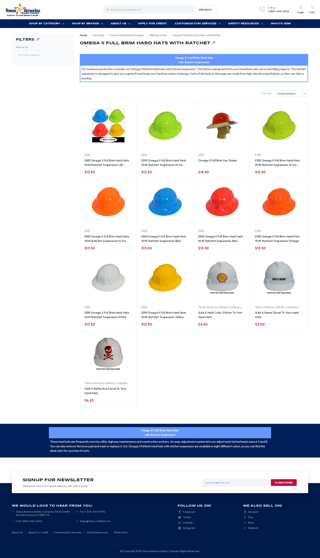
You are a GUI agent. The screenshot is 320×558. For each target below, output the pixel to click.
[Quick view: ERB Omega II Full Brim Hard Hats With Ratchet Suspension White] (124, 296)
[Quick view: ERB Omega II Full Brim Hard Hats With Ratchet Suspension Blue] (181, 220)
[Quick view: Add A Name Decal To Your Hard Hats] (295, 296)
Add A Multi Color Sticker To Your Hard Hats (220, 315)
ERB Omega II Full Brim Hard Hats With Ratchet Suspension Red (220, 239)
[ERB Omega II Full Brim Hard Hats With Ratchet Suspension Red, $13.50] (222, 201)
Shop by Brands (85, 23)
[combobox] (291, 93)
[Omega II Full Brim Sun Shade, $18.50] (222, 125)
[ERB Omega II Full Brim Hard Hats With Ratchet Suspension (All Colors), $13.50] (108, 125)
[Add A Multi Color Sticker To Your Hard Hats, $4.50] (222, 277)
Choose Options (100, 144)
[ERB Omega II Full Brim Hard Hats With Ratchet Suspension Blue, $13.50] (165, 201)
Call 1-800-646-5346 (29, 521)
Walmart (253, 528)
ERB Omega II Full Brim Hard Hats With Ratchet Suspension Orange (277, 239)
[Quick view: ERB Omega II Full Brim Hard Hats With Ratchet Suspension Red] (238, 220)
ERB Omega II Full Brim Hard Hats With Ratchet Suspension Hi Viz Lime (163, 163)
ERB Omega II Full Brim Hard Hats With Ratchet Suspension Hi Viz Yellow (277, 163)
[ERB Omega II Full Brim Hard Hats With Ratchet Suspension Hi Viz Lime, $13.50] (165, 125)
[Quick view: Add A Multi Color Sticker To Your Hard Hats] (238, 296)
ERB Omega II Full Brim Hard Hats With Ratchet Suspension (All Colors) (106, 163)
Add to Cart (158, 144)
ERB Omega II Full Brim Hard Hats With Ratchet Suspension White (106, 315)
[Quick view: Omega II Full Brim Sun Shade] (218, 144)
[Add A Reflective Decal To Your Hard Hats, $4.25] (108, 353)
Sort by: (266, 93)
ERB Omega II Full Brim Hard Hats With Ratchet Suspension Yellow (163, 315)
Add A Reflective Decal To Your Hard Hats (105, 391)
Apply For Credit (152, 23)
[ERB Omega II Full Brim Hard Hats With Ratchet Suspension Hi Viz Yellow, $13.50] (279, 125)
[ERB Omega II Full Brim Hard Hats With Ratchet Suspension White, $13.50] (108, 277)
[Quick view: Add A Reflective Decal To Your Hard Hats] (124, 372)
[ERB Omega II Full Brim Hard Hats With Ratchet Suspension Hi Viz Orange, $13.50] (108, 201)
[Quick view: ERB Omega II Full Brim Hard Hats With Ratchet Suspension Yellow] (181, 296)
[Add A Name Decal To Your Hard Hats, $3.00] (279, 277)
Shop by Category (44, 23)
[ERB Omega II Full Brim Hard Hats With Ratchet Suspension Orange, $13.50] (279, 201)
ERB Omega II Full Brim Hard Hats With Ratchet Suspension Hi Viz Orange (106, 239)
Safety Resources (243, 23)
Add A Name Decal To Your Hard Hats (277, 315)
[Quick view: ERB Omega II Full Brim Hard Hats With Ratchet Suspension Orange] (295, 220)
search (205, 10)
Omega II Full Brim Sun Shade (217, 160)
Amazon (253, 512)
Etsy (250, 517)
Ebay (251, 522)
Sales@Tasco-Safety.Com (95, 521)
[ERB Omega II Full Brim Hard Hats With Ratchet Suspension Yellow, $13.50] (165, 277)
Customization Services (195, 23)
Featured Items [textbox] (287, 93)
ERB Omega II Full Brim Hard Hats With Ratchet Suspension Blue (163, 239)
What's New (281, 23)
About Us (118, 23)
